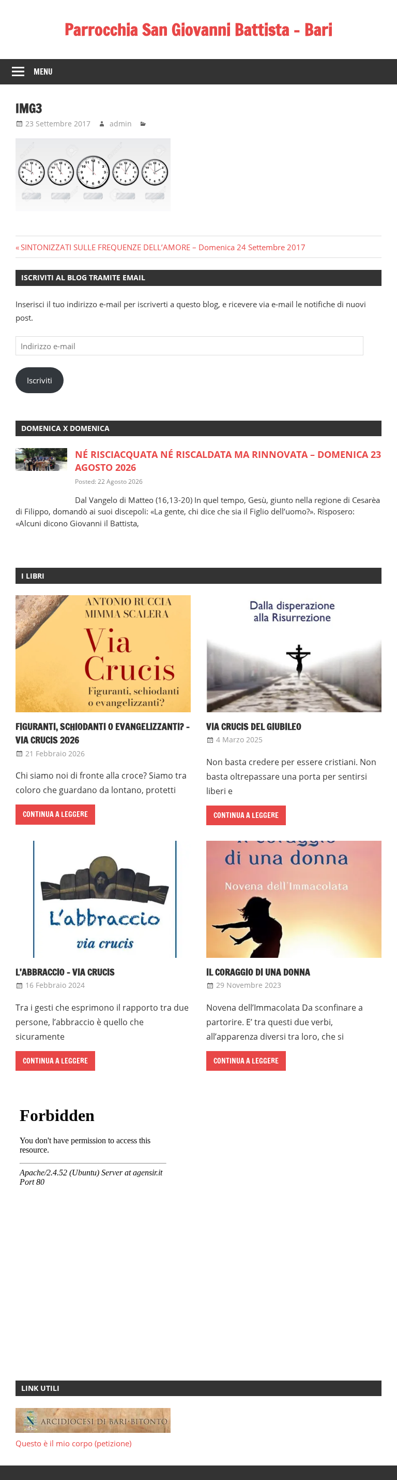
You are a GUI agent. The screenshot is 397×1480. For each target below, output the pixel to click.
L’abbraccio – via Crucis (65, 972)
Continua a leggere (55, 814)
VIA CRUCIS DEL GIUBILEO (253, 726)
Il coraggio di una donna (258, 972)
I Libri (32, 576)
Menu (43, 71)
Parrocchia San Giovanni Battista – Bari (198, 29)
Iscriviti (39, 380)
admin (121, 123)
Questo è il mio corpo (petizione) (73, 1443)
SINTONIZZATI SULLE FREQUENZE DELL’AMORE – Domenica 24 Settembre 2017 (163, 247)
